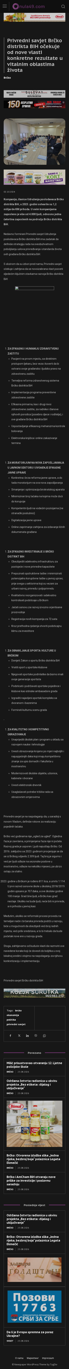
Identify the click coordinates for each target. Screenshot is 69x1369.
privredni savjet (16, 1024)
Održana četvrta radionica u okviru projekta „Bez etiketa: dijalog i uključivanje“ (32, 1084)
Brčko (7, 77)
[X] (18, 1035)
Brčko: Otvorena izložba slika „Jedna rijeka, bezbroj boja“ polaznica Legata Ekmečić (33, 1159)
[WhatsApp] (44, 1035)
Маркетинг (33, 1358)
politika (11, 1019)
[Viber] (35, 1035)
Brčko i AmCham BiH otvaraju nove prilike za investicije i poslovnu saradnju (31, 1180)
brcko (18, 1010)
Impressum (48, 1358)
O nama (19, 1358)
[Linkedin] (27, 1035)
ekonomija (13, 1015)
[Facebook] (10, 1035)
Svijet (10, 1341)
